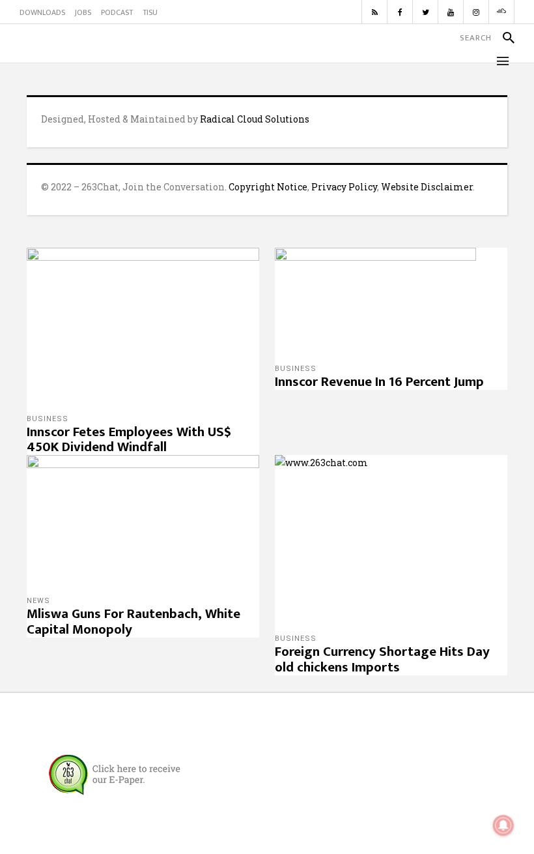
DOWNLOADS (42, 12)
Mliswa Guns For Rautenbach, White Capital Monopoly (133, 621)
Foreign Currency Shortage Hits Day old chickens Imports (382, 659)
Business (47, 419)
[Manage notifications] (503, 825)
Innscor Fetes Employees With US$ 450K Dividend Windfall (129, 439)
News (38, 600)
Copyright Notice (268, 187)
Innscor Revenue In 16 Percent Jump (379, 381)
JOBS (83, 12)
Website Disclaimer (427, 187)
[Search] (503, 38)
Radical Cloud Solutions (254, 119)
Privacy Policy (344, 187)
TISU (150, 12)
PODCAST (117, 12)
